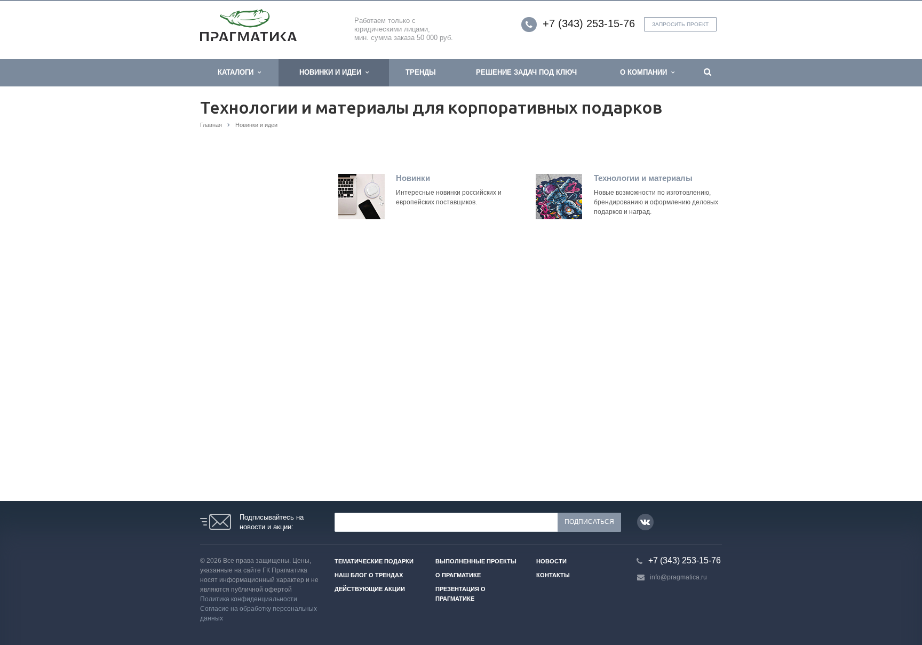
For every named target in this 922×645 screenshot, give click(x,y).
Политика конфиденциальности (248, 599)
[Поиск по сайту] (707, 72)
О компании (645, 72)
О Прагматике (458, 575)
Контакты (553, 575)
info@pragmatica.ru (678, 577)
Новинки (413, 177)
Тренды (421, 72)
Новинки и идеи (332, 72)
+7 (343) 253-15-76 (589, 23)
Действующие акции (370, 589)
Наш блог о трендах (369, 575)
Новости (551, 561)
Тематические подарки (374, 561)
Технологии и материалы (643, 177)
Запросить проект (680, 24)
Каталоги (238, 72)
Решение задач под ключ (526, 72)
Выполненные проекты (475, 561)
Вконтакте (645, 522)
